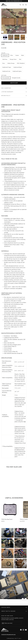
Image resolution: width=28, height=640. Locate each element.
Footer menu (5, 607)
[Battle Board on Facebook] (21, 630)
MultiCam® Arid (6, 71)
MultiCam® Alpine (17, 71)
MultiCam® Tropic (6, 67)
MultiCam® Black (18, 67)
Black (22, 55)
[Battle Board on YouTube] (26, 630)
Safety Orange (10, 63)
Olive (11, 55)
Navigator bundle (16, 77)
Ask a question (6, 88)
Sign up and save (7, 615)
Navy (3, 63)
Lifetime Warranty (7, 91)
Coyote (17, 55)
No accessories (5, 77)
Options (3, 75)
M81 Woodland (21, 63)
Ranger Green (13, 59)
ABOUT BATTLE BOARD (8, 611)
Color (3, 52)
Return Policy (5, 95)
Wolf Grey (4, 59)
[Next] (25, 599)
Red (20, 59)
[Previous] (23, 599)
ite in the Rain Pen (9, 343)
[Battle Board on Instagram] (23, 630)
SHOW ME (5, 596)
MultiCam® (5, 55)
